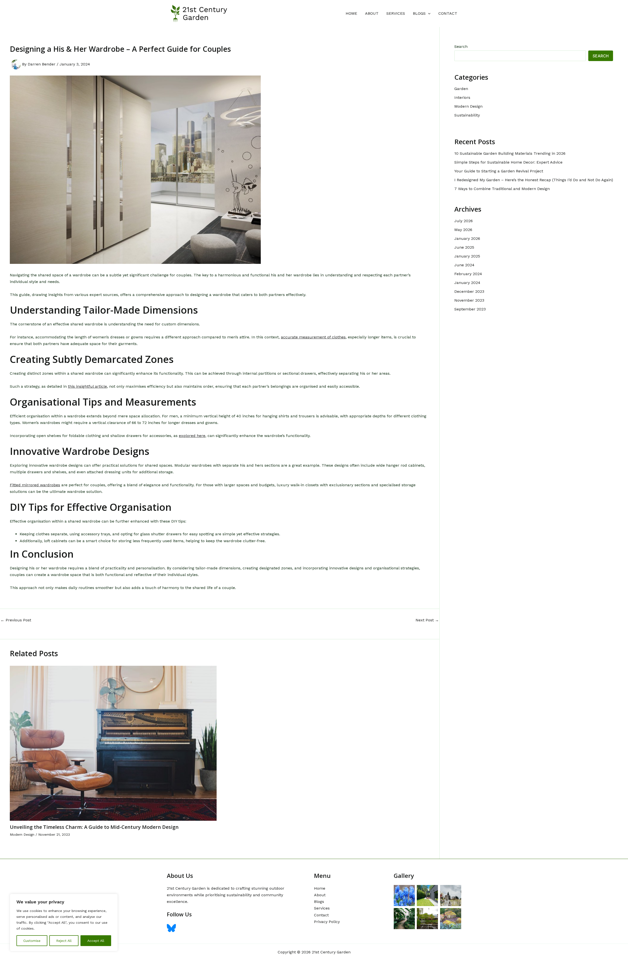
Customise (31, 941)
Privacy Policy (327, 921)
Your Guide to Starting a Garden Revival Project (498, 171)
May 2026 (463, 229)
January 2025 (467, 256)
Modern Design (22, 834)
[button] (428, 13)
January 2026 (467, 238)
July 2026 (463, 220)
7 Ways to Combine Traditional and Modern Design (502, 188)
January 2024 (467, 282)
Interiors (462, 97)
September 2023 (470, 309)
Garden (461, 88)
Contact (447, 13)
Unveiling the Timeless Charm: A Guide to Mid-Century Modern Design (94, 827)
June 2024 (464, 265)
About (372, 13)
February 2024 (468, 273)
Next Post (427, 620)
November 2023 (469, 300)
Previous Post (15, 620)
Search (461, 46)
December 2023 (469, 291)
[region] (64, 922)
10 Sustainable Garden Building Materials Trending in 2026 (509, 153)
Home (351, 13)
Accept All (95, 941)
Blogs (419, 13)
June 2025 (464, 247)
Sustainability (467, 115)
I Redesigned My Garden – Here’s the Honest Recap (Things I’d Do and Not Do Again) (533, 180)
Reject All (64, 941)
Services (395, 13)
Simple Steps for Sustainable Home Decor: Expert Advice (508, 162)
